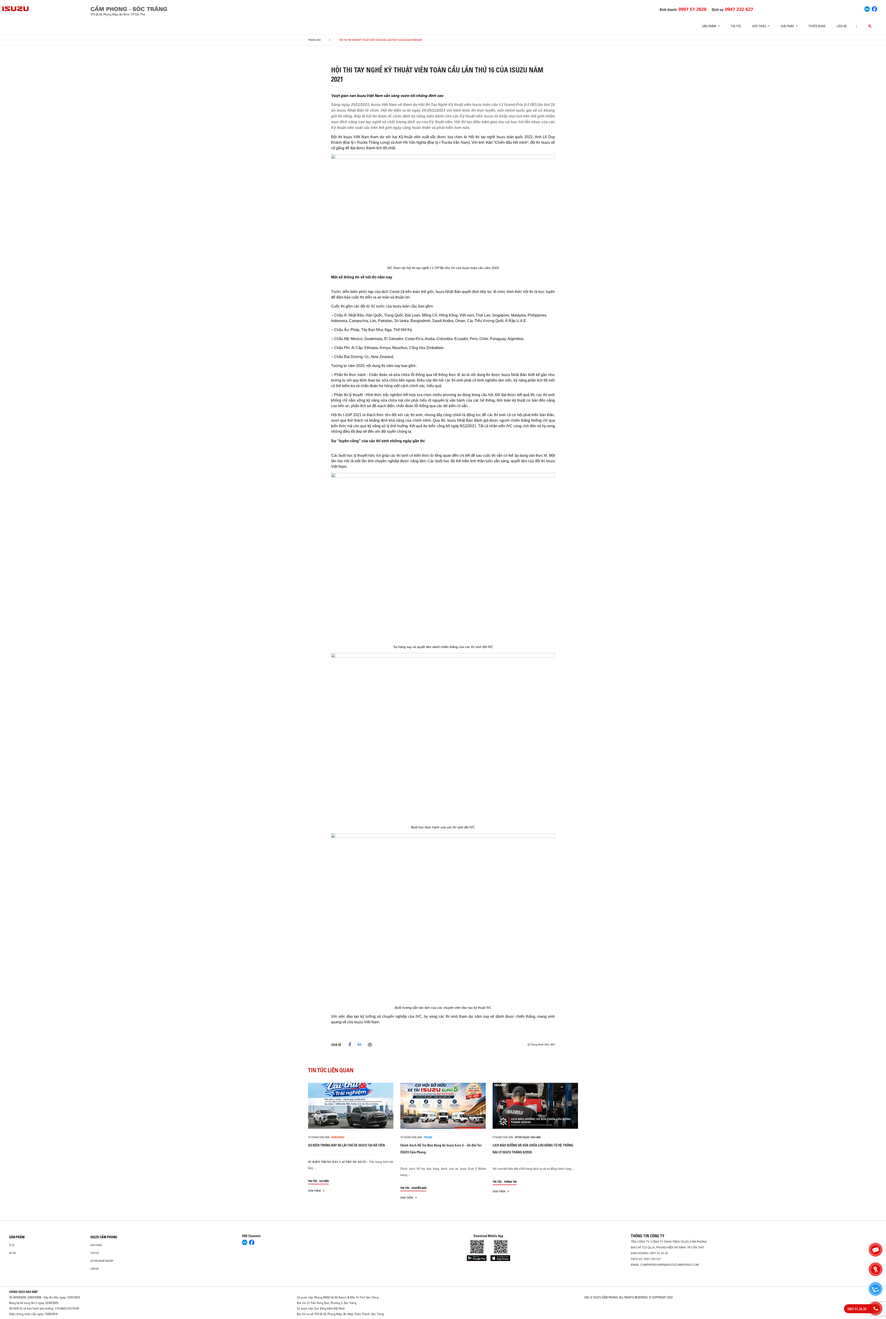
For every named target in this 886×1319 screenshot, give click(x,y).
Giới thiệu (96, 1245)
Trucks (428, 1137)
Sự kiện (324, 1181)
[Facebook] (874, 8)
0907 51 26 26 (659, 1253)
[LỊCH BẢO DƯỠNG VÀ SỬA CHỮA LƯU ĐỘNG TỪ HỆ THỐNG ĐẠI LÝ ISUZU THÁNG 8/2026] (535, 1106)
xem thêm (314, 1190)
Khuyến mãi (419, 1188)
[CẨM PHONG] (15, 8)
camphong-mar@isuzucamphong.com (670, 1264)
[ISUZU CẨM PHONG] (223, 8)
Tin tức (736, 26)
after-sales (522, 1137)
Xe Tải (12, 1253)
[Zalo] (867, 8)
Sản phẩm (17, 1237)
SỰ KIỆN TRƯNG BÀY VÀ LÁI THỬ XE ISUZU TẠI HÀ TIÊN (346, 1145)
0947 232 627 (652, 1259)
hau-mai (536, 1137)
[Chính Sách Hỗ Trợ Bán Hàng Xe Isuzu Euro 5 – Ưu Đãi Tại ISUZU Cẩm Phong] (443, 1106)
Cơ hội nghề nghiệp (101, 1260)
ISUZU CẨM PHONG (103, 1237)
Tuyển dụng (817, 26)
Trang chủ (314, 40)
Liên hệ (842, 26)
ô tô (11, 1245)
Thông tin (510, 1181)
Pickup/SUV (337, 1137)
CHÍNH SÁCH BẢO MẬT (23, 1292)
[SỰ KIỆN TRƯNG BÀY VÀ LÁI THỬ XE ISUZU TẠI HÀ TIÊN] (350, 1106)
